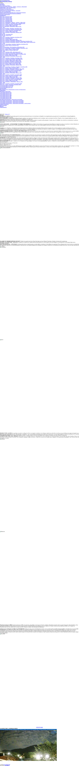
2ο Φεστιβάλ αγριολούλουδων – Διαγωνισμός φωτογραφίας (12, 102)
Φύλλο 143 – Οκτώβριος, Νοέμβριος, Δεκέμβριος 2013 (11, 37)
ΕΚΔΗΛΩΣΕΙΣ (3, 88)
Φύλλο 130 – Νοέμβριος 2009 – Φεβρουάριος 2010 (10, 52)
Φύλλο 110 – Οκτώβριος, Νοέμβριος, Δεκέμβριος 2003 (11, 74)
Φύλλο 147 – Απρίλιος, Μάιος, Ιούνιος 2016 (8, 31)
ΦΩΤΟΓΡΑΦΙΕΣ (3, 105)
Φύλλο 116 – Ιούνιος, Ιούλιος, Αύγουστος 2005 (9, 67)
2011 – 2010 (2, 43)
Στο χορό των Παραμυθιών (5, 11)
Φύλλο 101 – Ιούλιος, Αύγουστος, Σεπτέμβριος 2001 (10, 84)
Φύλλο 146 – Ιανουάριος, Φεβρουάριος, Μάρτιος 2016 (11, 32)
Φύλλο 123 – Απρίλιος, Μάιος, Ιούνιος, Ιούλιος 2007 (10, 59)
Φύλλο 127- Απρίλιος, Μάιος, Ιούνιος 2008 (8, 55)
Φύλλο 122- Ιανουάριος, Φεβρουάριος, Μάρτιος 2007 (10, 60)
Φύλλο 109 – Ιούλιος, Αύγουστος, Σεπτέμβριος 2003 (11, 75)
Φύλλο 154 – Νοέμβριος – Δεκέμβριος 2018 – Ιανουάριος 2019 (12, 23)
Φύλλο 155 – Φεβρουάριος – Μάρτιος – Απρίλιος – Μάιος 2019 (12, 22)
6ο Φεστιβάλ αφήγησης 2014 (5, 93)
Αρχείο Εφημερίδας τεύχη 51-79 (6, 86)
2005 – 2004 (2, 65)
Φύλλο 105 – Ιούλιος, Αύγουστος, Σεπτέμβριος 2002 (10, 79)
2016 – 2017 (2, 27)
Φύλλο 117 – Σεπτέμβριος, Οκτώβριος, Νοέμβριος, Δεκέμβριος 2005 (13, 66)
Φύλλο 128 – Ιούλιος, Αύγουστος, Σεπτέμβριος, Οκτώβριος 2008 (13, 54)
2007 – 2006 (2, 57)
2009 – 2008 (2, 51)
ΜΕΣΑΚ (2, 106)
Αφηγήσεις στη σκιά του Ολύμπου (7, 9)
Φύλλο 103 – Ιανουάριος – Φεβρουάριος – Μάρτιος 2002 (11, 81)
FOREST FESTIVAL (4, 104)
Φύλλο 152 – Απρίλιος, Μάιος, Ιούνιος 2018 (8, 25)
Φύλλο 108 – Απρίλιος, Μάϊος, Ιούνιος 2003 (8, 76)
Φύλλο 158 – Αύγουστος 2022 (6, 19)
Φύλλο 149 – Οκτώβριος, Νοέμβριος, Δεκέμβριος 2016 (11, 29)
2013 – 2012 (2, 36)
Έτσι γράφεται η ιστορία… (5, 5)
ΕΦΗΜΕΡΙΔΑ (3, 15)
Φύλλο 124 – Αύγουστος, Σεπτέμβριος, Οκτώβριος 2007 (11, 58)
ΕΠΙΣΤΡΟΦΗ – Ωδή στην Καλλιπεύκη (7, 7)
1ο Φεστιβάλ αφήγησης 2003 (5, 98)
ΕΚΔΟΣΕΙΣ (2, 4)
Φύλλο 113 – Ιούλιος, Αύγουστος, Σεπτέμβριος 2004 (10, 70)
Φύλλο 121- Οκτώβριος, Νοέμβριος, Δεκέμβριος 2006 (11, 61)
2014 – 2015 (2, 33)
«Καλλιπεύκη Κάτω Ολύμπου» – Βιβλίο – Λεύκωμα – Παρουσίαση (13, 6)
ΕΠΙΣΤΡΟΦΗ (39, 727)
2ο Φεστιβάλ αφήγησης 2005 (5, 97)
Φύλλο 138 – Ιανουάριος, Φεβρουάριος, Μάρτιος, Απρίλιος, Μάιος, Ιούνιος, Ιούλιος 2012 (17, 42)
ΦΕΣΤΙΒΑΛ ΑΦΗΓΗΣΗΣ (5, 91)
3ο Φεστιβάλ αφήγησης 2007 (5, 96)
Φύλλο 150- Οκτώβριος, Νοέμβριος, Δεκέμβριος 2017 (10, 28)
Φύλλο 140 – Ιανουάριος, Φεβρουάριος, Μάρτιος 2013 (11, 40)
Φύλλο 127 (7, 114)
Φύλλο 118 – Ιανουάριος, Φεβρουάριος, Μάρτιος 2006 (11, 64)
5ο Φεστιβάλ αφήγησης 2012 (5, 94)
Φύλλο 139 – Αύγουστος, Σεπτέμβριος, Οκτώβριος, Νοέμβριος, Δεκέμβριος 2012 (16, 41)
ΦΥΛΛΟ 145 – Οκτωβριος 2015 (6, 34)
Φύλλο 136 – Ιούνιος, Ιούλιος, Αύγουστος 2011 (9, 45)
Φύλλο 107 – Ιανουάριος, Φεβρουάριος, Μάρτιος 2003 (11, 77)
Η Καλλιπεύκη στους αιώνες (5, 8)
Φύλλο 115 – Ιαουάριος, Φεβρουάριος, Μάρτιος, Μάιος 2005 (12, 68)
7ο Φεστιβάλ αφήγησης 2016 (5, 92)
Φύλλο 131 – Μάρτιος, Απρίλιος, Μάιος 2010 (9, 50)
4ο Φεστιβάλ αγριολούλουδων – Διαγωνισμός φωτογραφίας (12, 100)
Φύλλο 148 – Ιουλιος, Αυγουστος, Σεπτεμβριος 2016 (10, 30)
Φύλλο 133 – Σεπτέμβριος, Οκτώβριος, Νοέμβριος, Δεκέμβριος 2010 (14, 48)
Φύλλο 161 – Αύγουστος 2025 (6, 16)
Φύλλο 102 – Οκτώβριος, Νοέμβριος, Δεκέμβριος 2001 (11, 83)
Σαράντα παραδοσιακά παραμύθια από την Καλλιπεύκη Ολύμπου (13, 12)
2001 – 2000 (2, 82)
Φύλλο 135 (2, 46)
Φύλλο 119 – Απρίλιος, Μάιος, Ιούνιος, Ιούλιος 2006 (10, 63)
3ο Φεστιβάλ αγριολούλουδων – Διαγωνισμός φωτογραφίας (12, 101)
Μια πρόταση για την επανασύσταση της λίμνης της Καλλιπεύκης (13, 89)
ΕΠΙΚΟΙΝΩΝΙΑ (3, 107)
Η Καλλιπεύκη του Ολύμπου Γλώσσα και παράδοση (10, 13)
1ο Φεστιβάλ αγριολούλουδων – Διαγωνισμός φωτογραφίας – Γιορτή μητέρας (15, 103)
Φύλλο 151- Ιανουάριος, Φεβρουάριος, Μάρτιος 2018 (10, 26)
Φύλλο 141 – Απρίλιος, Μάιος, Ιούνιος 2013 (8, 39)
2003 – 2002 (2, 73)
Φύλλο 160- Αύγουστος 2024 (6, 17)
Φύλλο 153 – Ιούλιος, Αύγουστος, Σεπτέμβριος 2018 (10, 24)
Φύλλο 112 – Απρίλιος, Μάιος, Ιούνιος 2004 (9, 71)
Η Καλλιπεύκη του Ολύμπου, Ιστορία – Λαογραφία (10, 10)
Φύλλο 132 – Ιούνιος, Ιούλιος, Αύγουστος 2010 (9, 49)
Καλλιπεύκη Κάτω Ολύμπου (6, 1)
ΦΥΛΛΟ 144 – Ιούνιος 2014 (5, 35)
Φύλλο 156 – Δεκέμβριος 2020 (6, 21)
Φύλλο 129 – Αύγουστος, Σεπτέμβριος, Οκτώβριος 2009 (11, 53)
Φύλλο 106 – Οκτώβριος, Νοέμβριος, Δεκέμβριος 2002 (11, 78)
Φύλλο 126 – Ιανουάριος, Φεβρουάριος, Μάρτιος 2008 (11, 56)
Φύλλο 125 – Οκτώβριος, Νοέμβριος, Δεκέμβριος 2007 (11, 58)
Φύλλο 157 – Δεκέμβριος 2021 (6, 20)
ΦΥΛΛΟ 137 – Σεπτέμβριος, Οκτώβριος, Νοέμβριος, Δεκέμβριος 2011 (14, 44)
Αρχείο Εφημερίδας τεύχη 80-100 (6, 85)
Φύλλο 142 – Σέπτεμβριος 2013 (6, 38)
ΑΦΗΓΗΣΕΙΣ (2, 90)
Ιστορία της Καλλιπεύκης (5, 14)
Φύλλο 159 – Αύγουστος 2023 (6, 18)
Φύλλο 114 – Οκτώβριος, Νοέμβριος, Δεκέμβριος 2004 (11, 69)
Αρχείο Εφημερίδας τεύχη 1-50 (6, 87)
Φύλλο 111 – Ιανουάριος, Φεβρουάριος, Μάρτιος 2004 (11, 72)
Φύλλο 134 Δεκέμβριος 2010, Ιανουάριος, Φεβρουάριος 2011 (12, 47)
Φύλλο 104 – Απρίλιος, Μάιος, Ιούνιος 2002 (8, 80)
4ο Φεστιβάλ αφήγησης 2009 (5, 95)
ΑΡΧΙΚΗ (2, 3)
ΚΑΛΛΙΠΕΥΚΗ (6, 764)
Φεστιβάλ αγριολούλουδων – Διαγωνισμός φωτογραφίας (11, 99)
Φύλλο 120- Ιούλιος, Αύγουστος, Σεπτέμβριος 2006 (10, 62)
